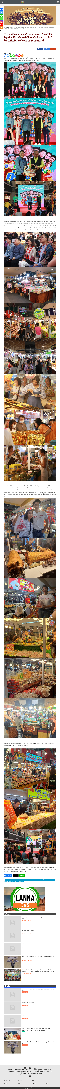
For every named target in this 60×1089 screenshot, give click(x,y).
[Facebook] (5, 55)
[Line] (11, 55)
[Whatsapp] (13, 55)
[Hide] (0, 30)
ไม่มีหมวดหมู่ (6, 27)
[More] (22, 55)
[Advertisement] (11, 1057)
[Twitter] (8, 55)
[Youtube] (19, 55)
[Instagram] (16, 55)
